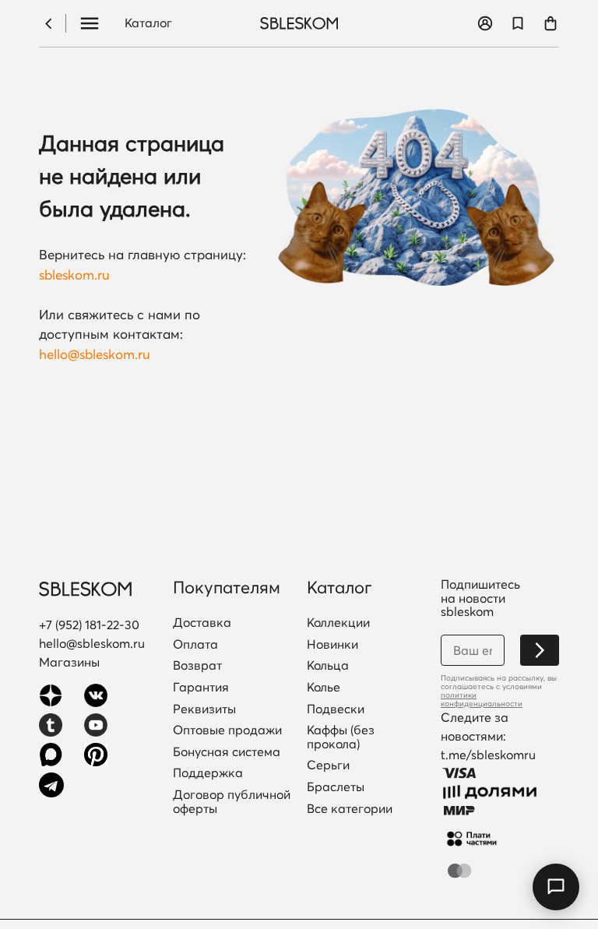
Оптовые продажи (227, 730)
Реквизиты (204, 709)
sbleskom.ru (74, 274)
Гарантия (201, 688)
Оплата (195, 645)
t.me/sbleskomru (488, 754)
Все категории (349, 809)
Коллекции (338, 623)
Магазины (69, 662)
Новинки (332, 645)
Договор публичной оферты (231, 801)
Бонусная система (226, 752)
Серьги (328, 765)
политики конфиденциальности (481, 699)
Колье (323, 688)
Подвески (335, 709)
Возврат (197, 666)
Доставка (202, 623)
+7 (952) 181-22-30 (89, 624)
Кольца (328, 666)
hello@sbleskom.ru (94, 354)
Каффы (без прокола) (341, 737)
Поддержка (208, 773)
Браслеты (335, 787)
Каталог (148, 23)
